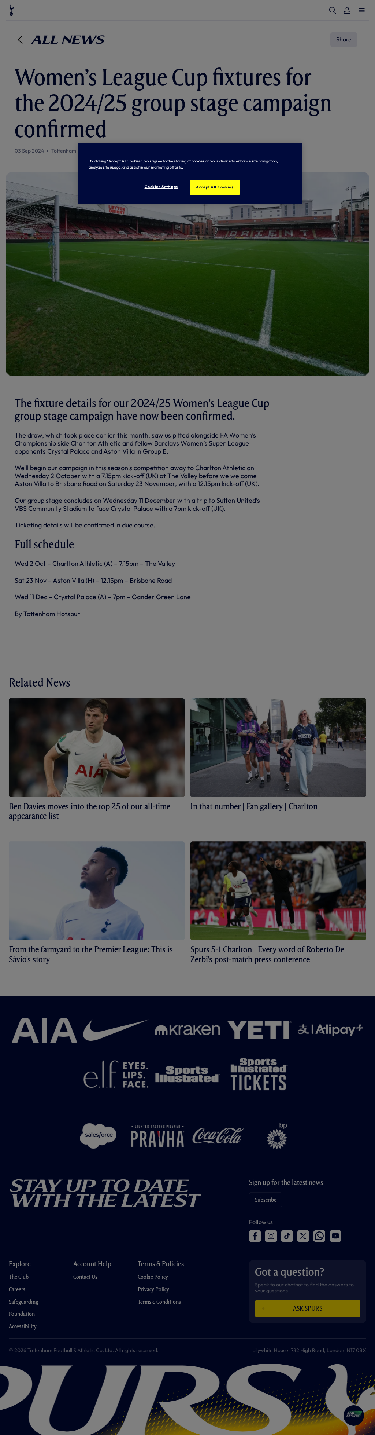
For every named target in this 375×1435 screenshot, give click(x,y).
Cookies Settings (161, 186)
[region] (190, 173)
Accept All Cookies (214, 187)
